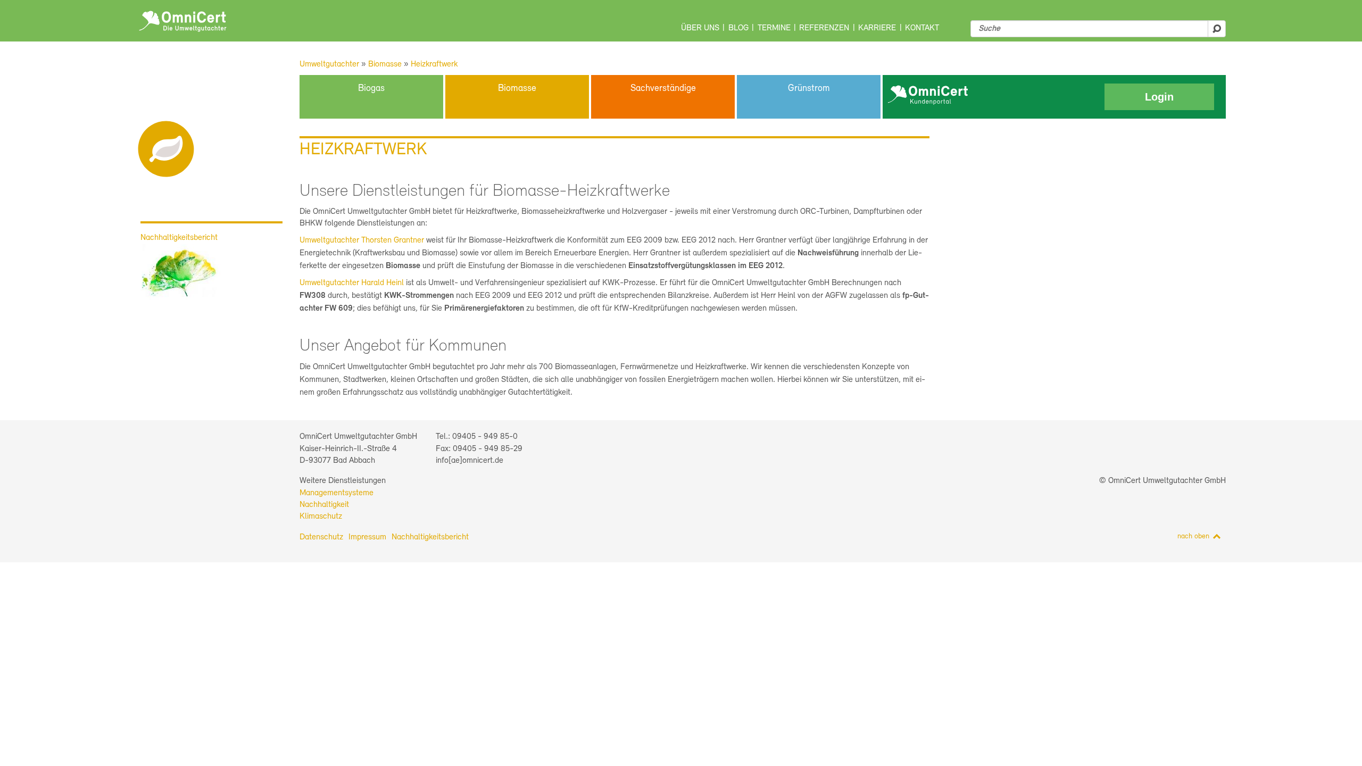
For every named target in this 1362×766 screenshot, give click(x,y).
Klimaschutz (321, 516)
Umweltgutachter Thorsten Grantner (363, 240)
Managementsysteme (336, 493)
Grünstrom (809, 89)
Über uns (700, 28)
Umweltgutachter (329, 64)
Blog (738, 28)
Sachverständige (663, 89)
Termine (774, 28)
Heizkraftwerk (434, 64)
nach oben (1193, 536)
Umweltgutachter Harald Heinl (352, 283)
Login (1159, 97)
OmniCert (182, 21)
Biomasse (385, 64)
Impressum (367, 537)
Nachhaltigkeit (324, 505)
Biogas (371, 89)
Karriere (877, 28)
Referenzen (824, 28)
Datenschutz (321, 537)
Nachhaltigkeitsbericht (430, 537)
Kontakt (922, 28)
